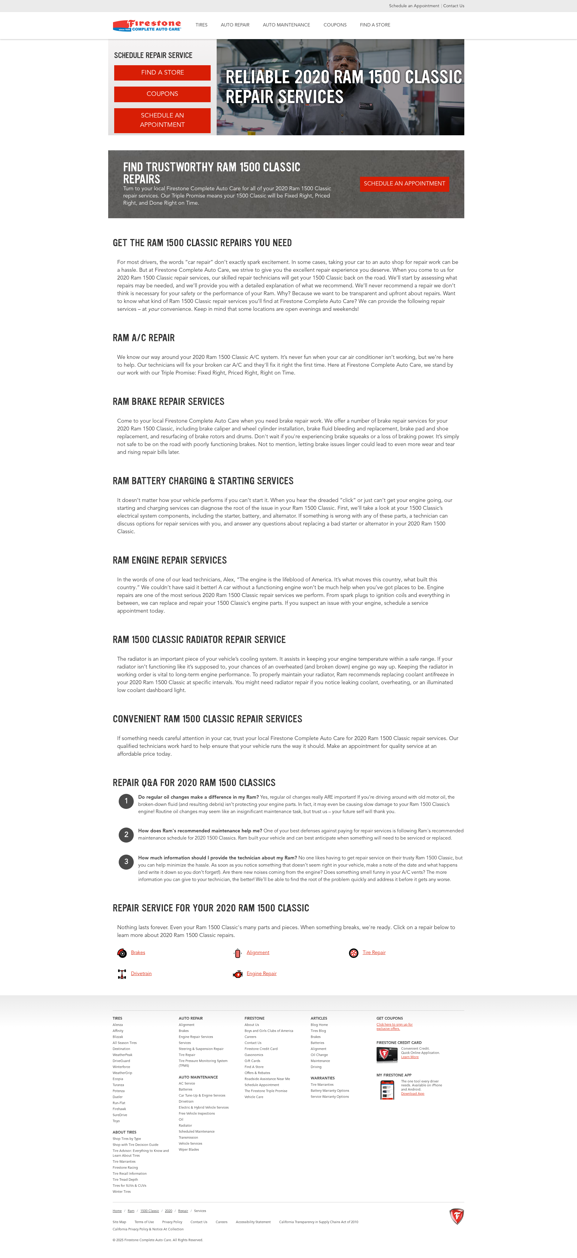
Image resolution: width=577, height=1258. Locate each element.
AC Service (187, 1083)
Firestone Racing (125, 1168)
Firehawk (119, 1109)
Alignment (186, 1025)
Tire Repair (187, 1055)
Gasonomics (254, 1055)
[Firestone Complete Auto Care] (147, 26)
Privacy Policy (172, 1222)
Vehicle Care (254, 1097)
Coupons (162, 94)
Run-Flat (119, 1103)
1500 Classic (149, 1211)
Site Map (119, 1222)
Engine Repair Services (196, 1037)
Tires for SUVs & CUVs (129, 1186)
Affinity (118, 1031)
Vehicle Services (190, 1144)
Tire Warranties (124, 1162)
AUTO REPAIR (235, 25)
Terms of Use (144, 1222)
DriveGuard (121, 1061)
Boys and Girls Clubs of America (269, 1031)
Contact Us (453, 6)
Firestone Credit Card (261, 1049)
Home (117, 1211)
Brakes (184, 1031)
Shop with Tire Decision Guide (135, 1145)
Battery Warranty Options (330, 1091)
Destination (121, 1049)
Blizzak (118, 1037)
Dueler (118, 1097)
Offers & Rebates (257, 1073)
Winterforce (121, 1067)
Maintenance (320, 1061)
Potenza (119, 1091)
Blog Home (319, 1025)
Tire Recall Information (130, 1174)
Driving (316, 1067)
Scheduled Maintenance (197, 1132)
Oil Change (319, 1055)
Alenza (118, 1025)
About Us (252, 1025)
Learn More (410, 1057)
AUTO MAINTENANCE (286, 25)
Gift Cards (252, 1061)
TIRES (201, 25)
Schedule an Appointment (415, 6)
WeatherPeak (122, 1055)
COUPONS (335, 25)
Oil (181, 1120)
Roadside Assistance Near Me (267, 1079)
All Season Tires (125, 1043)
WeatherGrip (122, 1073)
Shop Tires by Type (127, 1139)
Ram (131, 1211)
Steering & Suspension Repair (201, 1049)
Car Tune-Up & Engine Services (202, 1095)
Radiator (185, 1126)
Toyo (116, 1121)
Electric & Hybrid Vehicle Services (204, 1108)
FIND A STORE (375, 25)
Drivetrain (186, 1101)
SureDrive (120, 1115)
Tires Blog (318, 1031)
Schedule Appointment (262, 1085)
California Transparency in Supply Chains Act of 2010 (318, 1222)
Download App (412, 1094)
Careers (250, 1037)
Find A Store (162, 73)
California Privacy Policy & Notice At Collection (148, 1229)
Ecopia (118, 1079)
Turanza (118, 1085)
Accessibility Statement (253, 1222)
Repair (183, 1211)
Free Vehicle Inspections (197, 1114)
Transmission (188, 1138)
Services (185, 1043)
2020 (168, 1211)
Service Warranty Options (330, 1097)
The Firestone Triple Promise (266, 1091)
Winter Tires (122, 1192)
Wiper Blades (189, 1150)
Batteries (185, 1089)
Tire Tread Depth (125, 1180)
